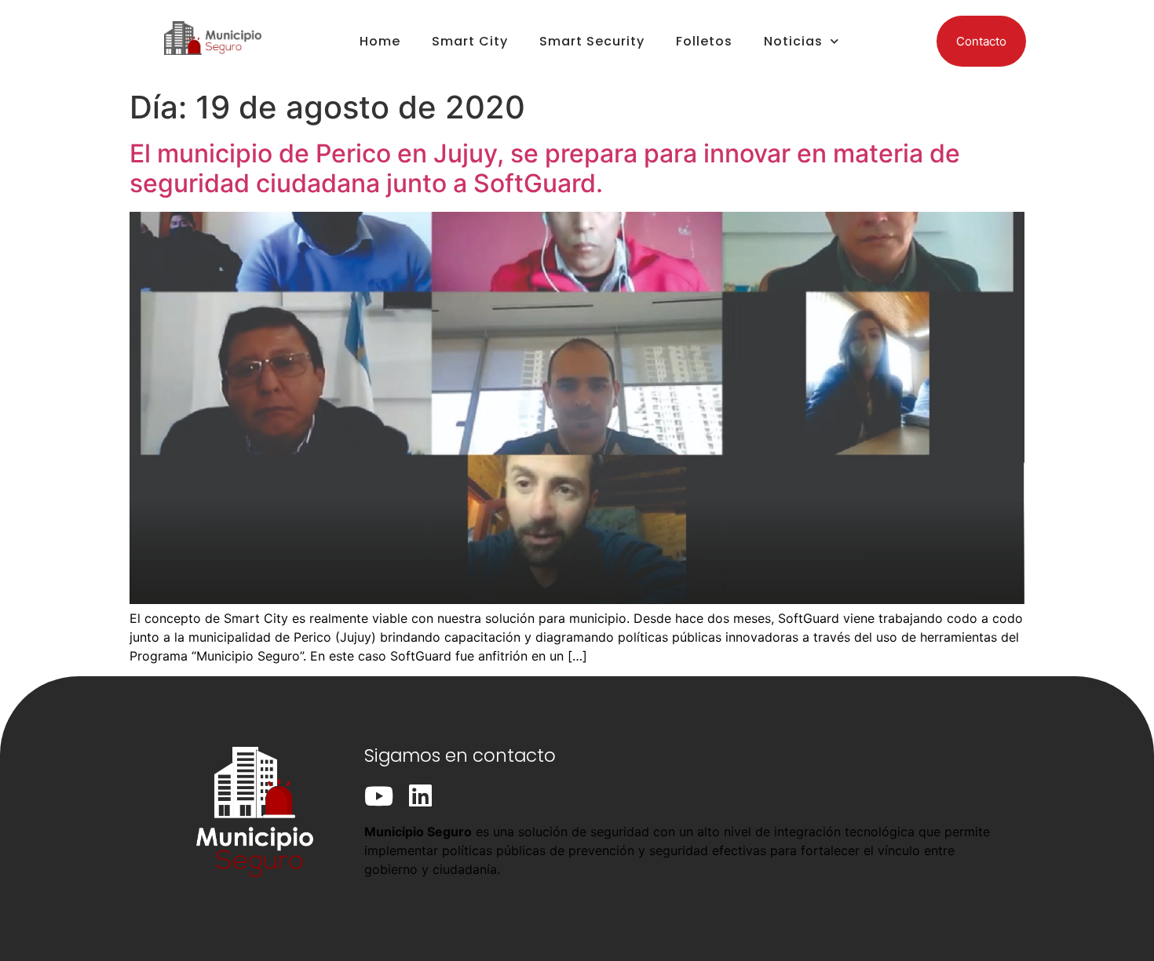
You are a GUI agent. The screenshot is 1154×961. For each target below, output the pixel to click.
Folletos (704, 41)
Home (380, 41)
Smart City (470, 41)
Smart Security (592, 41)
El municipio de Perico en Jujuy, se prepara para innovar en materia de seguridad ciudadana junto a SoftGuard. (545, 168)
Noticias (793, 41)
